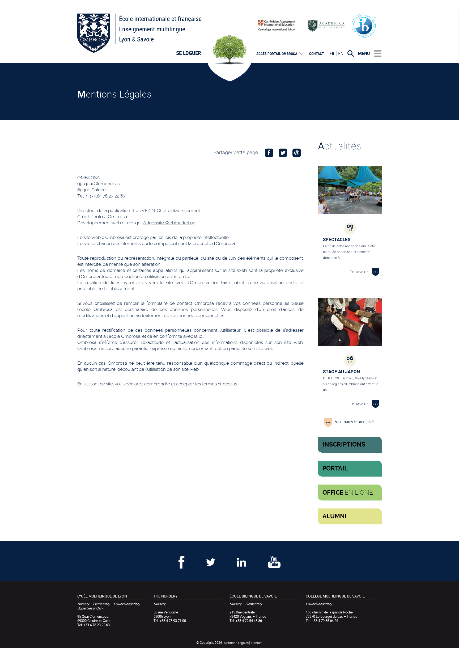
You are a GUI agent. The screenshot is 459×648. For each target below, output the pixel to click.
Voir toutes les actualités (355, 421)
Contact (316, 53)
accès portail (276, 53)
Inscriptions (343, 444)
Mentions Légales (236, 643)
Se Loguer (188, 53)
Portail (335, 468)
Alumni (334, 516)
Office (347, 492)
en (340, 53)
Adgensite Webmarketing (169, 222)
